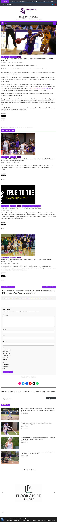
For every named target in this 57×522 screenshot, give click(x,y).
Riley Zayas (13, 62)
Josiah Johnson (17, 127)
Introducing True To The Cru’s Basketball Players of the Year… (21, 208)
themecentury (23, 518)
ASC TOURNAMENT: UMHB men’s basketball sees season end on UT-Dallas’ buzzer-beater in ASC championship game (28, 159)
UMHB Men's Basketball (26, 127)
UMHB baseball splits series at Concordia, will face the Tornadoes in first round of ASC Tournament (49, 287)
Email (4, 335)
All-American (9, 127)
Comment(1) (21, 62)
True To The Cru (28, 16)
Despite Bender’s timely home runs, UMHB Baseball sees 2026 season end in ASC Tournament (37, 452)
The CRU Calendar (31, 520)
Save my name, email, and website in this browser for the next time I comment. (7, 354)
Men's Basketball (5, 57)
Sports (19, 57)
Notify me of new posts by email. (6, 366)
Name (4, 329)
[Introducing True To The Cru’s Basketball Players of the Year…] (28, 194)
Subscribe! (51, 398)
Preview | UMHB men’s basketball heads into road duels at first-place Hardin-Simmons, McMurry (26, 260)
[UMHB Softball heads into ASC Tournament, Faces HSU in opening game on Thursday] (10, 428)
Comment (6, 315)
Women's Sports (36, 206)
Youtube (23, 520)
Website (5, 342)
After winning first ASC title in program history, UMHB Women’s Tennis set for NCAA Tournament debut (38, 438)
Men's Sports (13, 57)
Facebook (16, 520)
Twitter (4, 520)
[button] (55, 492)
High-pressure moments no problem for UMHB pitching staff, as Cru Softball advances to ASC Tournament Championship (37, 409)
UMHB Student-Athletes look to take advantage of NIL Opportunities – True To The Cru (29, 298)
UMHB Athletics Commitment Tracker (46, 520)
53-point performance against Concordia (40, 88)
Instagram (9, 520)
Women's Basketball (26, 206)
